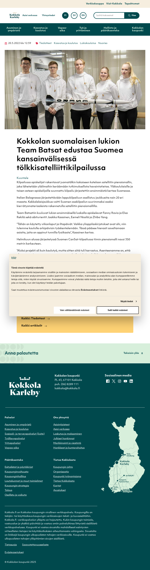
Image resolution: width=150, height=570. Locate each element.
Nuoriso (102, 43)
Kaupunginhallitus (15, 476)
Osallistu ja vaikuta (16, 495)
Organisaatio (61, 472)
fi (66, 16)
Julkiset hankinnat (63, 439)
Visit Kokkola (114, 4)
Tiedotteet (45, 43)
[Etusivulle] (13, 15)
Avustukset (59, 490)
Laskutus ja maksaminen (67, 434)
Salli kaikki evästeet (118, 310)
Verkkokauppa (95, 4)
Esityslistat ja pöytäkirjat (19, 467)
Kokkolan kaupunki (137, 29)
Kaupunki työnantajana (67, 476)
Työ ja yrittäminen (83, 29)
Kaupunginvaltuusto (16, 472)
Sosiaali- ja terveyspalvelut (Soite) (25, 434)
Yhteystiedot (48, 15)
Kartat (57, 486)
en (84, 16)
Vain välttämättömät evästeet (74, 310)
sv (75, 16)
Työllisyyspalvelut (15, 439)
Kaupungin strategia (17, 486)
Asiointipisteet (61, 425)
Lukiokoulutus (88, 43)
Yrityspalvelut (13, 443)
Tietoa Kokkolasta (64, 481)
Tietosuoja (11, 545)
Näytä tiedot (127, 301)
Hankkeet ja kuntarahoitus (69, 448)
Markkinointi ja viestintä (67, 443)
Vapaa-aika (62, 29)
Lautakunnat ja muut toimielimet (24, 481)
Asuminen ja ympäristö (13, 29)
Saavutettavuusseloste (35, 545)
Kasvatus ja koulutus (41, 29)
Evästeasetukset (14, 552)
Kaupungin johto (63, 467)
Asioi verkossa (29, 15)
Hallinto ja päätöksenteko (110, 29)
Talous (8, 490)
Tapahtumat (132, 4)
